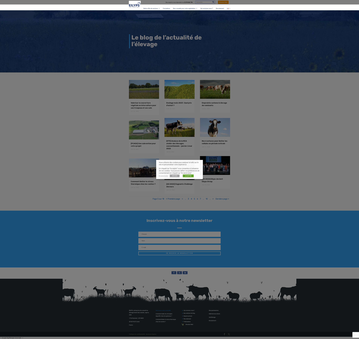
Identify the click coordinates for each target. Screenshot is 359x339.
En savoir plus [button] (163, 176)
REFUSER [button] (174, 176)
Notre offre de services (151, 8)
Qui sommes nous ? (206, 8)
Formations (166, 8)
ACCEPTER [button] (188, 176)
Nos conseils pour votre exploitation (184, 8)
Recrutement (220, 8)
